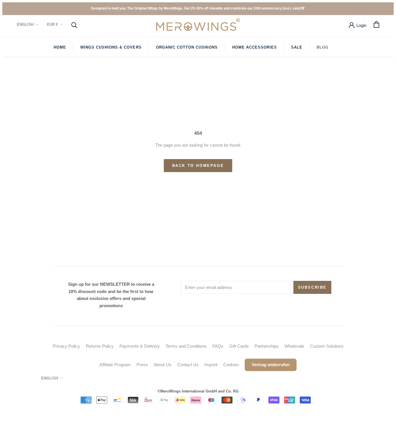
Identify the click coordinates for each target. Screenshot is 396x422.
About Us (162, 364)
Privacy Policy (66, 346)
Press (142, 364)
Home (60, 47)
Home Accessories (254, 47)
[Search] (74, 25)
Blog (322, 47)
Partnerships (267, 346)
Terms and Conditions (186, 346)
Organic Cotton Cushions (187, 47)
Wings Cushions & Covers (111, 47)
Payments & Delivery (139, 346)
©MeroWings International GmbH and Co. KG (198, 391)
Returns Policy (100, 346)
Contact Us (188, 364)
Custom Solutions (327, 346)
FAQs (218, 346)
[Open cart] (376, 24)
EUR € (52, 24)
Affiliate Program (115, 364)
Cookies (231, 364)
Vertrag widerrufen (271, 364)
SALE (296, 47)
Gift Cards (239, 346)
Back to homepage (198, 165)
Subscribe (312, 287)
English (25, 24)
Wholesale (294, 346)
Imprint (210, 364)
